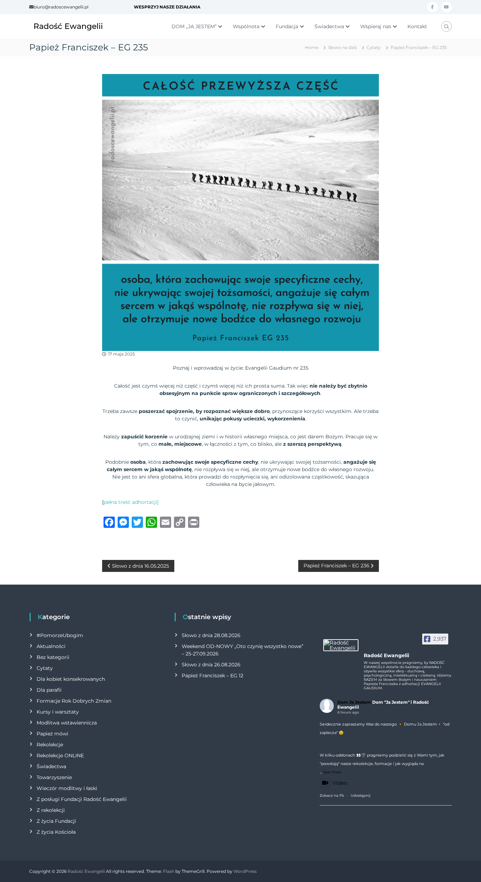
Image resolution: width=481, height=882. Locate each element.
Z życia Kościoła (56, 832)
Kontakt (417, 26)
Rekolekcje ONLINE (60, 755)
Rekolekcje (50, 744)
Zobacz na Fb (332, 795)
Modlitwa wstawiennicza (67, 723)
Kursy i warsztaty (58, 712)
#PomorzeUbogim (60, 635)
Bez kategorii (53, 657)
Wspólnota (246, 26)
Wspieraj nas (375, 26)
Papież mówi (52, 733)
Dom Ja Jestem (354, 702)
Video (339, 782)
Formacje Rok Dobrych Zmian (74, 701)
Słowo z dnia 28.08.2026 (211, 635)
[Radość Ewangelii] (340, 645)
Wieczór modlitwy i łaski (67, 788)
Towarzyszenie (54, 777)
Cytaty (374, 47)
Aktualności (51, 646)
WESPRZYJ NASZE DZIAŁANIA (167, 7)
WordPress (245, 871)
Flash (168, 871)
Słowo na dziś (342, 47)
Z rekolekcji (51, 810)
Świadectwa (329, 26)
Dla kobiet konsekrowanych (71, 679)
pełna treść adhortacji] (131, 502)
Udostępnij (360, 795)
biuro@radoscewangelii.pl (60, 7)
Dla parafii (49, 690)
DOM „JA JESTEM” (194, 26)
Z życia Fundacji (56, 821)
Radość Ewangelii (68, 26)
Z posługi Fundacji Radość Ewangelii (82, 799)
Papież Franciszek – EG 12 (212, 675)
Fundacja (287, 26)
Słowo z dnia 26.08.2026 (211, 664)
